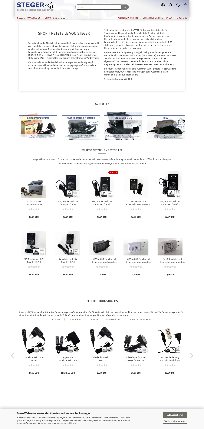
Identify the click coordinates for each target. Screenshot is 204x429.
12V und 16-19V (75, 319)
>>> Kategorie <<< (129, 163)
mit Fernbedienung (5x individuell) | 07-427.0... (170, 358)
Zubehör (94, 319)
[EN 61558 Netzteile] (36, 6)
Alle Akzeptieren (175, 415)
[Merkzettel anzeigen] (178, 5)
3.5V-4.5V (56, 319)
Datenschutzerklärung (66, 423)
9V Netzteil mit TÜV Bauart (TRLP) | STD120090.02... (68, 260)
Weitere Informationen (175, 421)
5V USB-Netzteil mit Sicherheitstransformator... (172, 260)
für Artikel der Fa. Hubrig (140, 319)
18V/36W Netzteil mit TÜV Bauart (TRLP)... (102, 202)
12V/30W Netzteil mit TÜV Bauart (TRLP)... (170, 202)
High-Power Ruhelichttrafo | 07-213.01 (68, 358)
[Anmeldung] (170, 5)
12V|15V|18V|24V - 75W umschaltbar (33, 202)
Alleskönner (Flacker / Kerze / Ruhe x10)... (136, 358)
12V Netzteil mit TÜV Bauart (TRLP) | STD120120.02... (33, 260)
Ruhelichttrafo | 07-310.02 (33, 358)
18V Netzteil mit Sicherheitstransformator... (138, 202)
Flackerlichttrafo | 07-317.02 (102, 358)
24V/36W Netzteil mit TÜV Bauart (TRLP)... (68, 202)
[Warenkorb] (185, 5)
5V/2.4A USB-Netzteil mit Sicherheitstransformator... (104, 260)
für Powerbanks (113, 319)
